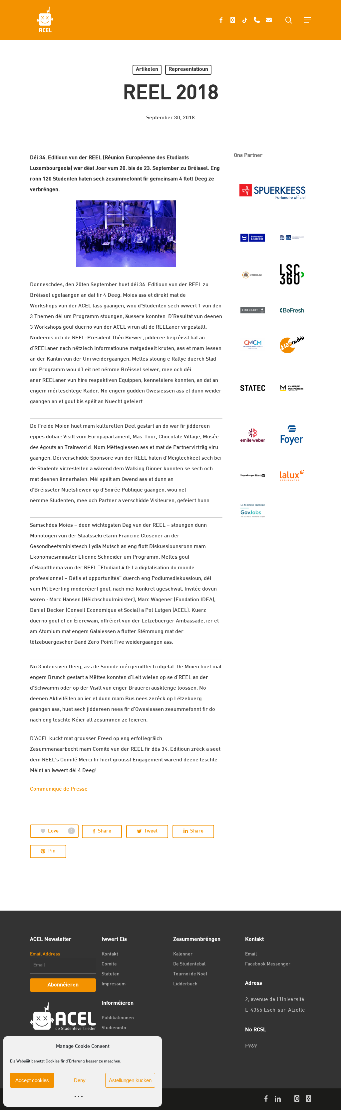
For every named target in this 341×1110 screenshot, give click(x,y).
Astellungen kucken (130, 1080)
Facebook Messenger (267, 964)
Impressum (114, 984)
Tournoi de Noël (190, 974)
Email (251, 954)
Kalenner (182, 954)
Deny (80, 1080)
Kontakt (110, 954)
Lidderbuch (185, 984)
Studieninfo (114, 1028)
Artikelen (147, 69)
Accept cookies (32, 1080)
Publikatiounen (118, 1018)
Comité (109, 964)
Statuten (111, 974)
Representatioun (188, 69)
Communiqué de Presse (59, 789)
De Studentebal (189, 964)
